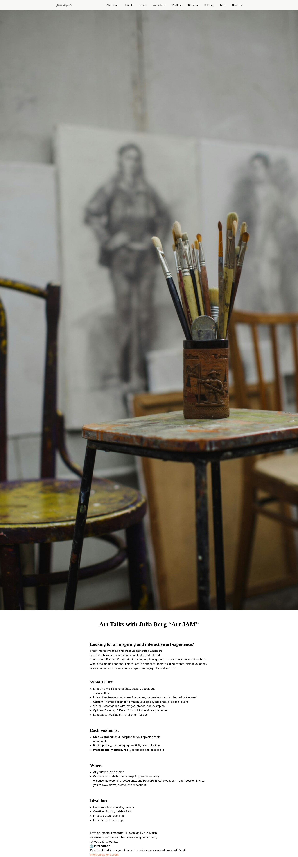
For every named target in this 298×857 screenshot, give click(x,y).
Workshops (159, 5)
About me (112, 5)
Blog (222, 5)
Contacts (237, 5)
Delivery (209, 5)
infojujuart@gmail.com (104, 854)
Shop (143, 5)
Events (129, 5)
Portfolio (177, 5)
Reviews (193, 5)
